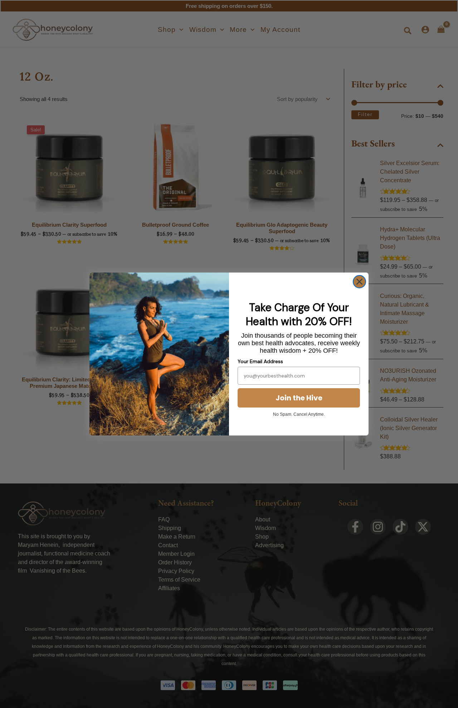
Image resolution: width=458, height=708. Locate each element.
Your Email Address (260, 361)
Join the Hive (299, 398)
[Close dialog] (359, 281)
